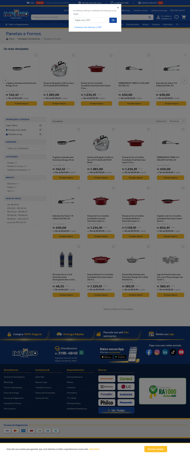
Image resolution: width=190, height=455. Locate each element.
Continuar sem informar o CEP (87, 27)
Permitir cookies (156, 449)
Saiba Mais (94, 449)
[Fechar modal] (118, 7)
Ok (113, 20)
